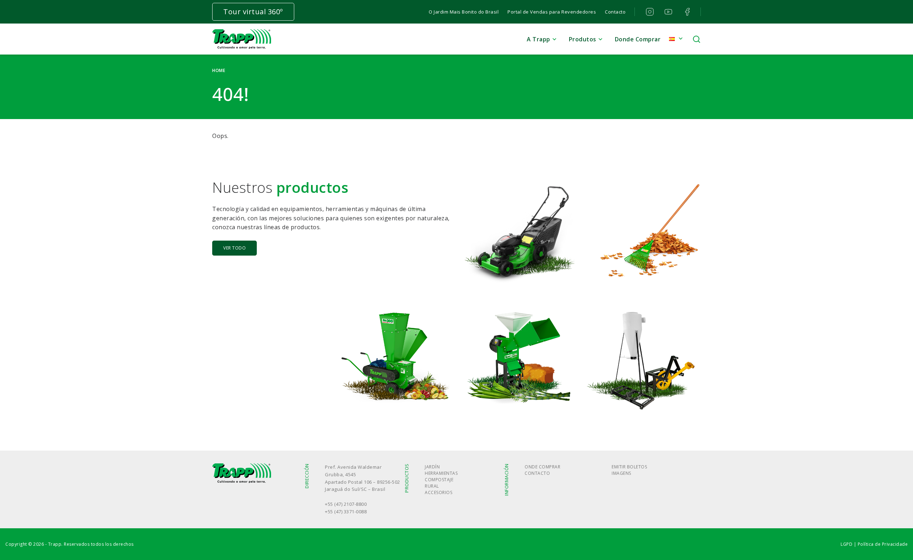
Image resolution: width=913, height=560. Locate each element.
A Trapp (538, 39)
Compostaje (439, 480)
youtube (668, 11)
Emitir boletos (629, 467)
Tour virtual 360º (253, 11)
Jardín (432, 467)
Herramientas (441, 473)
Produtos (582, 39)
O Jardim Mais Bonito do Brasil (464, 12)
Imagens (621, 473)
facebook (687, 11)
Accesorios (438, 492)
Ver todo (234, 248)
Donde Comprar (638, 39)
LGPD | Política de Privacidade (874, 544)
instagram (649, 11)
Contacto (615, 12)
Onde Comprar (542, 467)
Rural (432, 486)
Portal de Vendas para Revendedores (551, 12)
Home (218, 70)
